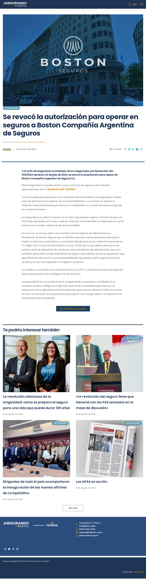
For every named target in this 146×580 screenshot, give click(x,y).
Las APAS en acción (91, 482)
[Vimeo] (17, 549)
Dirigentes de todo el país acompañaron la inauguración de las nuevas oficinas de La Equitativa (36, 487)
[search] (130, 4)
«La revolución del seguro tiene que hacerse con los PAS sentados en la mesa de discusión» (105, 402)
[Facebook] (5, 549)
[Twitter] (9, 549)
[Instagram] (13, 549)
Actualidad (11, 108)
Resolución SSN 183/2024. (61, 189)
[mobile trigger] (140, 4)
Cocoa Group (138, 572)
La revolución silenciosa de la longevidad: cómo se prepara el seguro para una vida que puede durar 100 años (36, 402)
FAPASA (7, 149)
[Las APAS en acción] (109, 448)
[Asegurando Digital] (15, 4)
